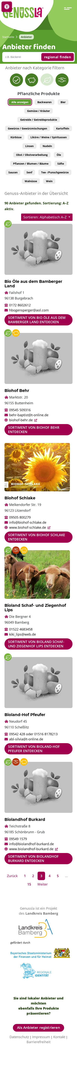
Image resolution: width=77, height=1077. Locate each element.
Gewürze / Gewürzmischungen (27, 128)
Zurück (12, 876)
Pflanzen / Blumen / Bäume (30, 163)
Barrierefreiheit (38, 1042)
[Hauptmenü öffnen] (68, 8)
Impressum (41, 1037)
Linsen (29, 146)
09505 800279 (20, 517)
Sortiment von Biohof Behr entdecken (33, 429)
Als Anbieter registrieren (38, 1028)
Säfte (60, 163)
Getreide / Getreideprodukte (38, 119)
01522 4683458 (21, 629)
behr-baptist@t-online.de (28, 415)
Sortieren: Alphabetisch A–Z (45, 217)
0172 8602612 (20, 305)
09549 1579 (18, 839)
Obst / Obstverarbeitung (32, 155)
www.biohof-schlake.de (28, 527)
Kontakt (59, 1037)
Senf (29, 172)
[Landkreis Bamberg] (38, 929)
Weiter (42, 884)
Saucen (13, 172)
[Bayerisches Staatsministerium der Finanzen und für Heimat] (43, 950)
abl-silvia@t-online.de (26, 739)
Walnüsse (31, 181)
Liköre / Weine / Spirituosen (48, 137)
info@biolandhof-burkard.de (31, 844)
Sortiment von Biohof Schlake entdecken (36, 537)
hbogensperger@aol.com (29, 310)
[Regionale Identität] (38, 972)
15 (29, 884)
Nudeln (47, 146)
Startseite (8, 37)
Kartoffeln (62, 128)
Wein (49, 181)
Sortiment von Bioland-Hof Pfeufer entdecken (34, 748)
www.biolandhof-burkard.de (31, 849)
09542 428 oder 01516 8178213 (33, 734)
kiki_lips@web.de (22, 634)
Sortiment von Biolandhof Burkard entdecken (33, 858)
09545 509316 (20, 410)
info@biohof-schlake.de (27, 522)
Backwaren (44, 102)
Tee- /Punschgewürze (55, 172)
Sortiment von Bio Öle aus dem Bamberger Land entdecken (37, 319)
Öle (59, 155)
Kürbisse (15, 137)
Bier (63, 102)
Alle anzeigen (19, 102)
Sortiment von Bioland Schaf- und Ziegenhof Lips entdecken (36, 643)
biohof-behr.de (21, 420)
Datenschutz (19, 1037)
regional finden (57, 57)
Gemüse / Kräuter (38, 111)
